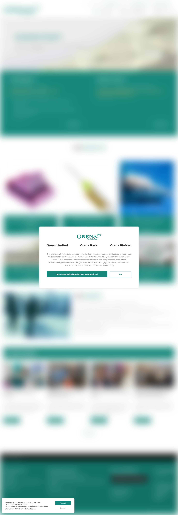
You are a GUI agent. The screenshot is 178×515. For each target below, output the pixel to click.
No (120, 274)
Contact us (159, 12)
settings (31, 509)
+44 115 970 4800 (111, 3)
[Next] (177, 43)
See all (89, 432)
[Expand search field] (88, 3)
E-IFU (171, 12)
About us (108, 12)
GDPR (158, 497)
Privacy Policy (162, 493)
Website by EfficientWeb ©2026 (161, 512)
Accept (63, 503)
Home (96, 12)
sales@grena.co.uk (141, 3)
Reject (63, 508)
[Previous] (2, 43)
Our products (137, 12)
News (123, 12)
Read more (74, 124)
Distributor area (163, 3)
